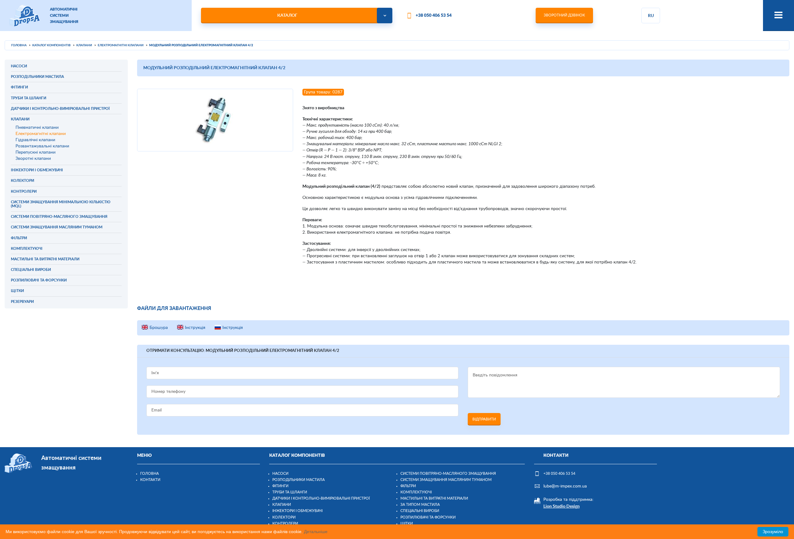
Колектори (284, 517)
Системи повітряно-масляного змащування (448, 473)
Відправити (484, 419)
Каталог (287, 15)
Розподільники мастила (298, 480)
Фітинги (280, 486)
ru (651, 16)
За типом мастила (420, 504)
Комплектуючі (416, 492)
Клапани (281, 504)
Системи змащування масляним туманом (446, 480)
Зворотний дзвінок (564, 15)
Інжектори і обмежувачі (297, 511)
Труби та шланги (289, 492)
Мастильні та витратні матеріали (434, 498)
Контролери (285, 523)
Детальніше (316, 531)
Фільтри (408, 486)
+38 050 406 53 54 (434, 15)
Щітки (406, 523)
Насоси (280, 473)
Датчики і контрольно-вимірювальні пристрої (321, 498)
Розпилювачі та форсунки (428, 517)
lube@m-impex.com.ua (565, 486)
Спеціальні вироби (419, 511)
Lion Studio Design (561, 506)
